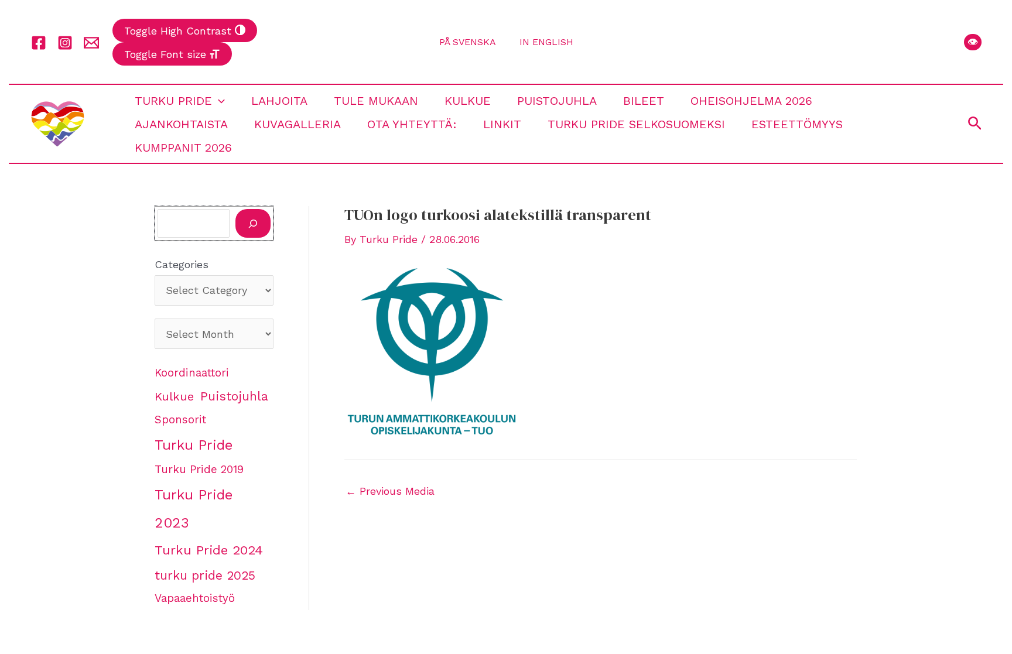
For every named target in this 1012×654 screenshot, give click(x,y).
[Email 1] (91, 42)
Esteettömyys (797, 124)
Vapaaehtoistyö (195, 598)
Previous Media (390, 491)
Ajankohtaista (181, 124)
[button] (973, 42)
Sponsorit (180, 419)
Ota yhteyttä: (412, 124)
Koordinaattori (192, 373)
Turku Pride (173, 101)
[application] (218, 100)
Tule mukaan (376, 101)
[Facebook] (38, 42)
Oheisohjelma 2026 (751, 101)
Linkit (502, 124)
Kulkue (468, 101)
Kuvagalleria (297, 124)
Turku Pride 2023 (194, 509)
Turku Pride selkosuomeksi (636, 124)
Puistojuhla (557, 101)
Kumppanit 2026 (183, 148)
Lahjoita (279, 101)
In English (546, 41)
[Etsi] (253, 223)
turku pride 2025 (205, 575)
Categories (181, 264)
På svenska (467, 41)
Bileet (643, 101)
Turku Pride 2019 (199, 469)
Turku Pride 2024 (209, 549)
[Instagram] (65, 42)
